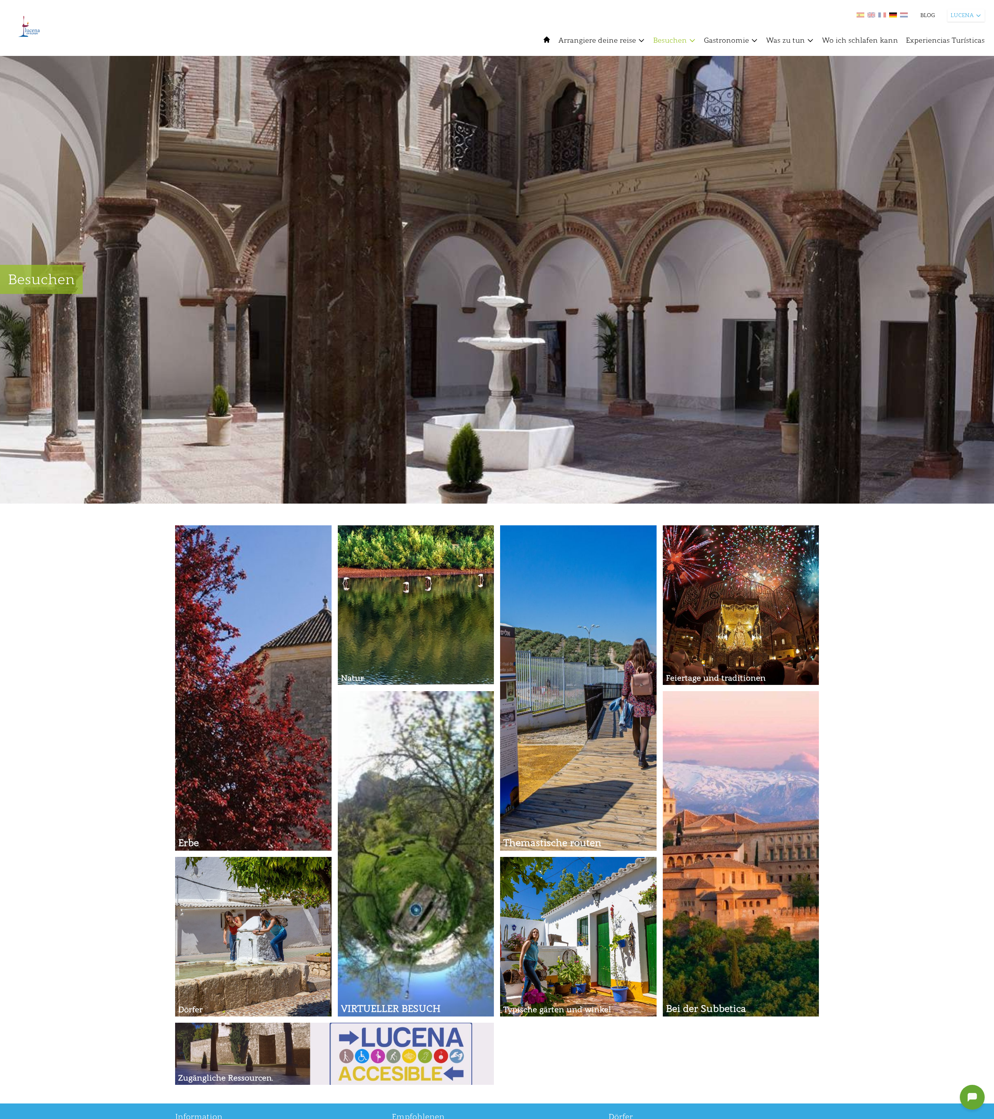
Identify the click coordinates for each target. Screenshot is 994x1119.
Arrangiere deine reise (597, 40)
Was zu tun (785, 40)
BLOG (927, 15)
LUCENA (962, 15)
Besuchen (670, 40)
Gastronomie (726, 40)
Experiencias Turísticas (945, 40)
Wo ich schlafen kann (860, 40)
